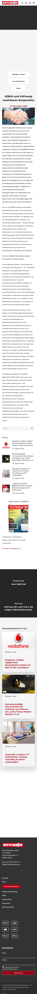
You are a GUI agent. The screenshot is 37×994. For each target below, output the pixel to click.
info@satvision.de (13, 864)
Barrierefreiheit (8, 907)
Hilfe (4, 882)
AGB (4, 895)
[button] (34, 3)
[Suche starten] (32, 428)
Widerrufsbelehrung (9, 892)
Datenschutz (7, 899)
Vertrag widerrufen (11, 886)
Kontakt (5, 878)
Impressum (6, 903)
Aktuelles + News (10, 652)
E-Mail (4, 960)
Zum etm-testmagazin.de (11, 548)
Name (4, 953)
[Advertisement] (18, 51)
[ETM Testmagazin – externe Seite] (18, 534)
